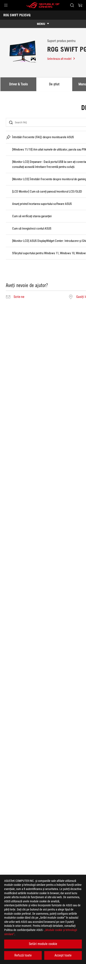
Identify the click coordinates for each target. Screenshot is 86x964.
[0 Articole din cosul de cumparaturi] (80, 5)
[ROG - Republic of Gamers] (43, 5)
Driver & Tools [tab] (18, 84)
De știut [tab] (54, 84)
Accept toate (63, 955)
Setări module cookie (43, 944)
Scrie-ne (19, 297)
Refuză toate (23, 955)
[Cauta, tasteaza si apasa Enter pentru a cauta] (72, 5)
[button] (5, 5)
